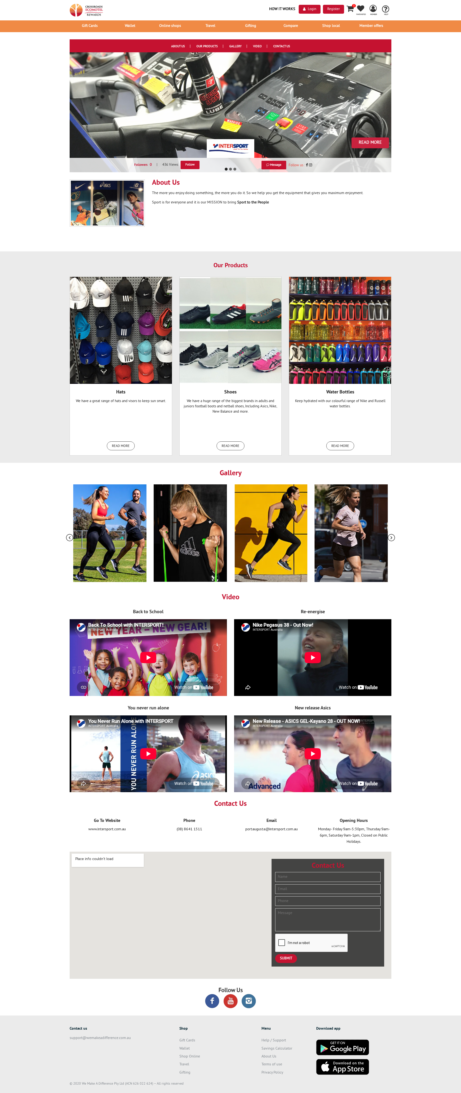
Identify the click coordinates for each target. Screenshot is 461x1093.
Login (312, 9)
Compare (291, 26)
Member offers (371, 26)
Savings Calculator (276, 1048)
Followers (143, 165)
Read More (370, 142)
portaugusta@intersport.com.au (271, 828)
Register (333, 9)
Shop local (331, 26)
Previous (69, 537)
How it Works (282, 9)
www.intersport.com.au (107, 828)
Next (391, 537)
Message (275, 165)
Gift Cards (90, 26)
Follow (190, 165)
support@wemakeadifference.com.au (100, 1038)
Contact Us (281, 46)
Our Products (207, 46)
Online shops (170, 26)
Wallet (130, 26)
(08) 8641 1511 (189, 828)
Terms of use (271, 1064)
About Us (178, 46)
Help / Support (273, 1040)
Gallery (235, 46)
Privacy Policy (272, 1072)
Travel (210, 26)
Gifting (250, 26)
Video (257, 46)
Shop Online (189, 1056)
